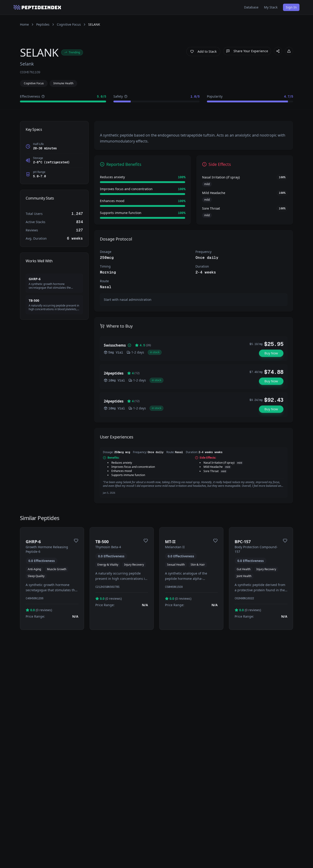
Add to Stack (207, 51)
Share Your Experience (250, 51)
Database (251, 7)
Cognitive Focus (69, 24)
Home (24, 24)
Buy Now (271, 353)
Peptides (42, 24)
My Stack (270, 7)
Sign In (291, 7)
